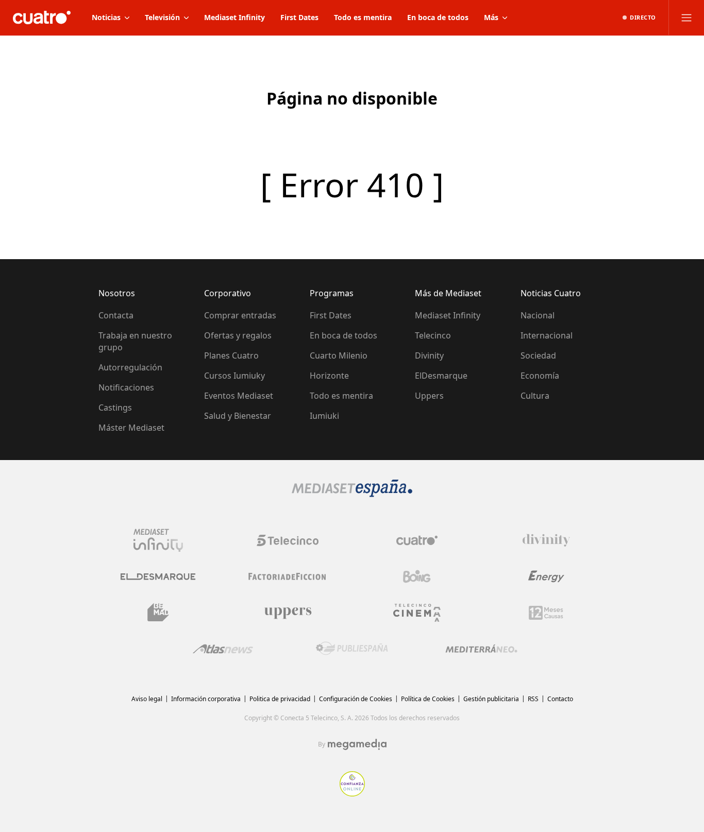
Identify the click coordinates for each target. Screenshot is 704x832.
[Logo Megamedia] (357, 744)
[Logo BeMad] (158, 612)
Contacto (560, 698)
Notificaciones (126, 387)
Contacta (115, 315)
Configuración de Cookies (355, 698)
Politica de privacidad (279, 698)
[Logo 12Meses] (546, 613)
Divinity (429, 355)
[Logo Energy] (546, 576)
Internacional (547, 335)
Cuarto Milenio (338, 355)
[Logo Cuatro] (417, 540)
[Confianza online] (352, 793)
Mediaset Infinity (447, 315)
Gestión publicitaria (491, 698)
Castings (115, 407)
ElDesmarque (441, 375)
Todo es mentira (341, 395)
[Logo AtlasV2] (223, 649)
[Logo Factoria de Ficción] (287, 576)
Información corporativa (206, 698)
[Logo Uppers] (287, 612)
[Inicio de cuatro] (41, 17)
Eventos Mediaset (238, 395)
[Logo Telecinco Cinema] (417, 612)
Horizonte (329, 375)
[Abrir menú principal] (686, 17)
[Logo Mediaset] (352, 494)
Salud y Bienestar (237, 415)
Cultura (535, 395)
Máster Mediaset (131, 427)
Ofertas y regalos (238, 335)
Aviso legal (146, 698)
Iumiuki (324, 415)
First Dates (330, 315)
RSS (533, 698)
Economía (540, 375)
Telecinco (433, 335)
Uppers (429, 395)
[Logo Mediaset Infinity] (158, 540)
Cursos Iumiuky (234, 375)
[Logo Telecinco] (288, 540)
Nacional (538, 315)
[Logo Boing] (417, 576)
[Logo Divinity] (546, 540)
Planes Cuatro (231, 355)
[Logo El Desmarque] (158, 576)
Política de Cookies (428, 698)
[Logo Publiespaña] (352, 648)
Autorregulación (130, 367)
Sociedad (538, 355)
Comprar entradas (240, 315)
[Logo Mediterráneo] (481, 648)
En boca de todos (343, 335)
